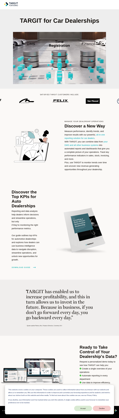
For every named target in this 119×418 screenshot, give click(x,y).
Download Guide (21, 267)
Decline (102, 408)
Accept (83, 408)
